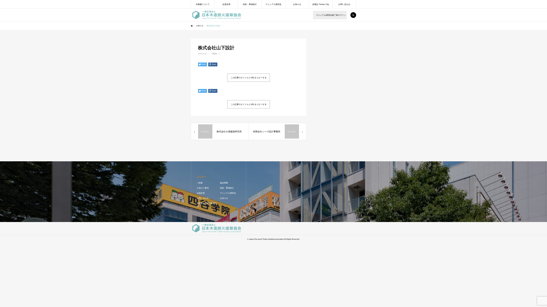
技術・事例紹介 (250, 4)
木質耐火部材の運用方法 (207, 204)
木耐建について (203, 4)
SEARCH (353, 15)
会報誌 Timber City (320, 4)
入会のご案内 (203, 188)
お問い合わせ (344, 4)
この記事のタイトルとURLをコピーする (249, 77)
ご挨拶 (200, 183)
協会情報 (224, 183)
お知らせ (297, 4)
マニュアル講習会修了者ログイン (330, 15)
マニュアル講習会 (273, 4)
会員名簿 (226, 4)
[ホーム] (192, 26)
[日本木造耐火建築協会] (217, 15)
